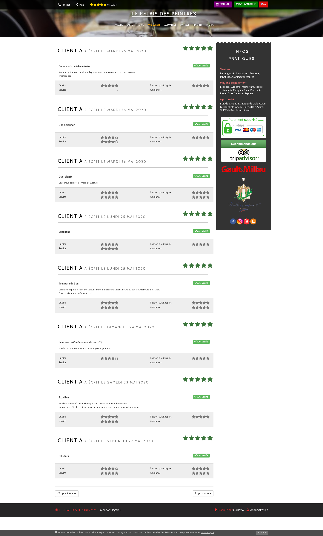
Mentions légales (110, 510)
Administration (259, 510)
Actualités (170, 25)
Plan (81, 5)
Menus (140, 25)
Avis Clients (154, 25)
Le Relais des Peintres (164, 13)
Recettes (198, 25)
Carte (130, 25)
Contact (184, 25)
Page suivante (202, 493)
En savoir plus (207, 532)
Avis (112, 5)
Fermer (263, 533)
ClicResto (238, 510)
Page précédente (67, 493)
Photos (210, 25)
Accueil (119, 25)
